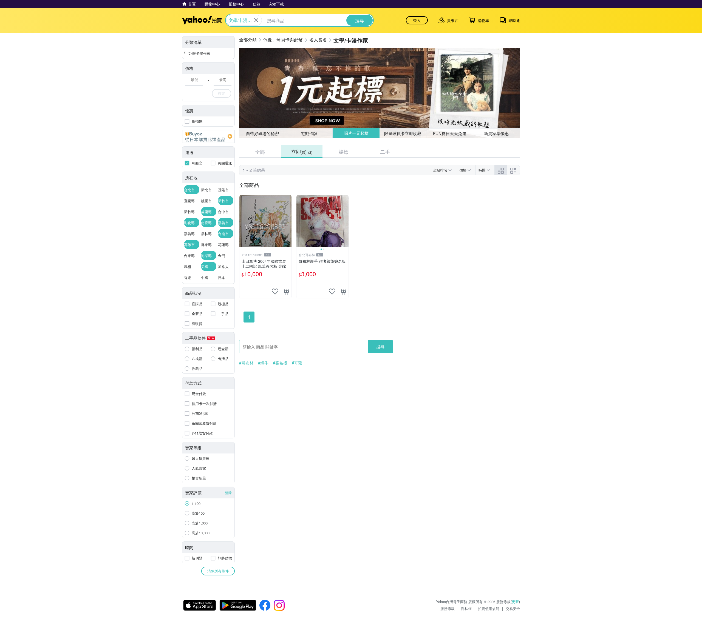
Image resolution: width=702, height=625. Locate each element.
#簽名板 (280, 363)
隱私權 (466, 608)
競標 (343, 151)
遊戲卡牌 (309, 133)
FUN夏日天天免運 (449, 133)
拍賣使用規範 (488, 608)
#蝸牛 (263, 363)
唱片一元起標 (356, 133)
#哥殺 (297, 363)
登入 (417, 20)
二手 (385, 151)
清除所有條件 (218, 570)
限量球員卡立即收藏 (402, 133)
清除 (228, 492)
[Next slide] (345, 221)
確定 (221, 93)
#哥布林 (246, 363)
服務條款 (447, 608)
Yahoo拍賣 (202, 20)
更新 (515, 601)
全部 (260, 151)
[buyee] (208, 136)
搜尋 (380, 346)
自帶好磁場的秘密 (262, 133)
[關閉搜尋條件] (256, 20)
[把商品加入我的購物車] (286, 291)
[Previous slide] (300, 221)
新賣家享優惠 (496, 133)
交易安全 (513, 608)
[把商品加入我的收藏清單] (275, 291)
